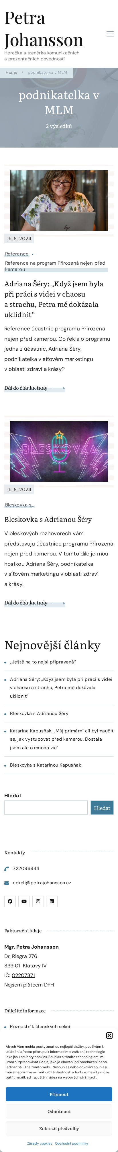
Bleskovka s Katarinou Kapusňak (45, 765)
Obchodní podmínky (71, 1143)
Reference (17, 254)
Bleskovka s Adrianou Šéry (48, 519)
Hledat (12, 795)
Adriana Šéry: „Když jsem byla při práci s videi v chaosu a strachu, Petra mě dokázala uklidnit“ (53, 298)
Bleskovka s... (19, 505)
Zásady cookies (39, 1143)
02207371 (23, 975)
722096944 (26, 868)
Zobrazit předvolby (59, 1128)
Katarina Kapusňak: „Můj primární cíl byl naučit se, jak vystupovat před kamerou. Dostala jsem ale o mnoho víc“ (62, 739)
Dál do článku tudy (26, 387)
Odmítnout (59, 1111)
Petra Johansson (43, 28)
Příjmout (59, 1094)
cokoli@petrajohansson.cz (42, 883)
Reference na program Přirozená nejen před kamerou (55, 266)
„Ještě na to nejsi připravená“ (43, 662)
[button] (109, 1035)
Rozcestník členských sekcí (40, 1027)
